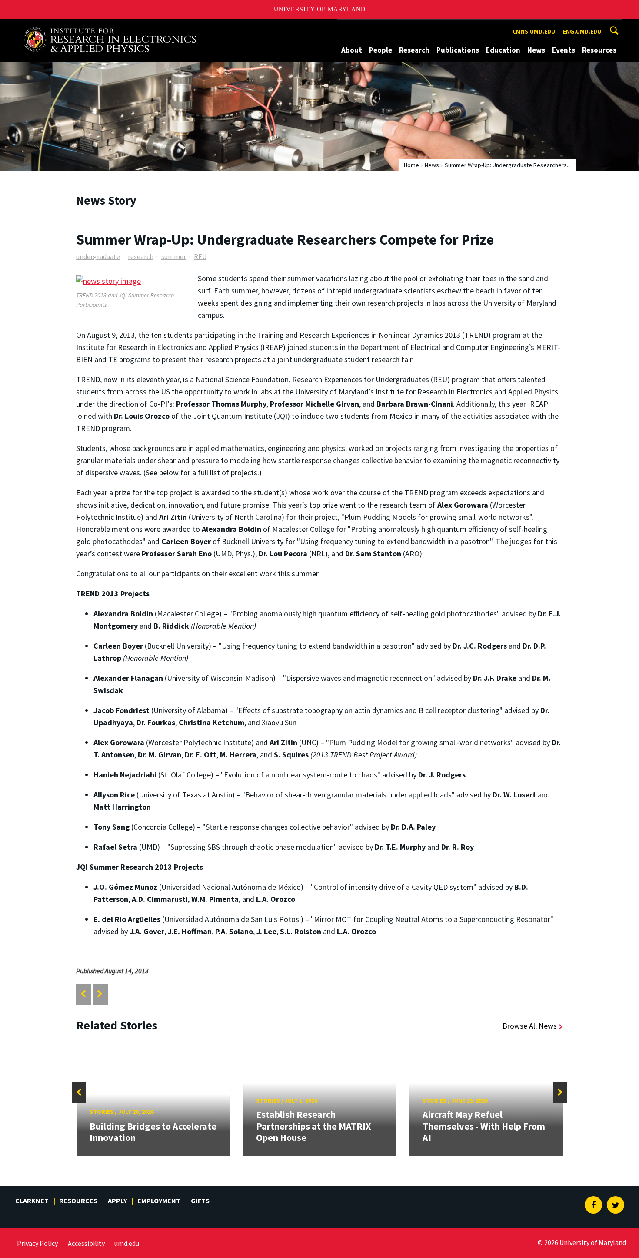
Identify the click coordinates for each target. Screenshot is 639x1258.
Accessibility (86, 1243)
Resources (599, 50)
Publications (457, 50)
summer (173, 256)
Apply (117, 1200)
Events (563, 50)
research (140, 256)
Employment (158, 1200)
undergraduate (98, 256)
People (380, 50)
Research (414, 50)
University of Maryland (320, 9)
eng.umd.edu (582, 31)
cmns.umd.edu (534, 31)
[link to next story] (100, 994)
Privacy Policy (37, 1243)
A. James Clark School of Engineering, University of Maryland (109, 27)
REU (200, 256)
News (536, 50)
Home (411, 165)
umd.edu (126, 1243)
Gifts (200, 1200)
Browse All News (530, 1026)
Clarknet (32, 1200)
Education (503, 50)
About (351, 50)
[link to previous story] (83, 994)
